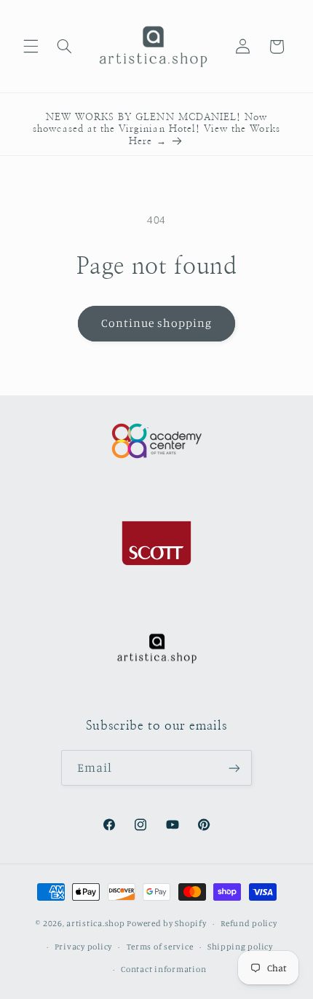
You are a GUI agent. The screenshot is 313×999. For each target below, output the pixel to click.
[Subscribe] (234, 768)
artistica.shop (95, 923)
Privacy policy (83, 946)
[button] (30, 46)
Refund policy (249, 923)
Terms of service (160, 946)
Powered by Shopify (166, 923)
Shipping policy (240, 946)
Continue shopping (157, 323)
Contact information (163, 969)
